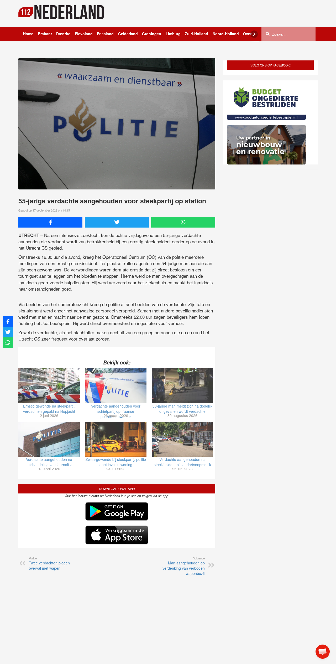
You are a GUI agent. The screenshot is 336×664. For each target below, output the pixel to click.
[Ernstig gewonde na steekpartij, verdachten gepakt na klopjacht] (49, 385)
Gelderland (128, 33)
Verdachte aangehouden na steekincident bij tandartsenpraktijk (182, 462)
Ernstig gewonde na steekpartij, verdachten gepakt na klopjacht (49, 408)
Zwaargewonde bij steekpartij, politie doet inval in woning (116, 462)
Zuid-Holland (196, 33)
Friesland (105, 33)
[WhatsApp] (183, 222)
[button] (323, 652)
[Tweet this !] (117, 222)
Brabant (45, 33)
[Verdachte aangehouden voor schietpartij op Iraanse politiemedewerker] (115, 385)
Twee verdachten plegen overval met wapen (49, 563)
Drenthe (63, 33)
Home (28, 33)
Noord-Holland (226, 33)
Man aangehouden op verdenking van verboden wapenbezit (183, 566)
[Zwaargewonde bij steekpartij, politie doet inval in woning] (115, 439)
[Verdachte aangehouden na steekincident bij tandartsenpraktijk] (182, 439)
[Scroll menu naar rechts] (254, 34)
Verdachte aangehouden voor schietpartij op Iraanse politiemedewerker (115, 411)
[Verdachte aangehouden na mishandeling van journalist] (49, 439)
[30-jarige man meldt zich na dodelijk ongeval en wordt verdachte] (182, 385)
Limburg (173, 33)
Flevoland (84, 33)
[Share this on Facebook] (50, 222)
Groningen (151, 33)
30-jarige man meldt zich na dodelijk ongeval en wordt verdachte (182, 408)
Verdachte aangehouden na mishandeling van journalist (49, 462)
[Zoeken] (268, 33)
